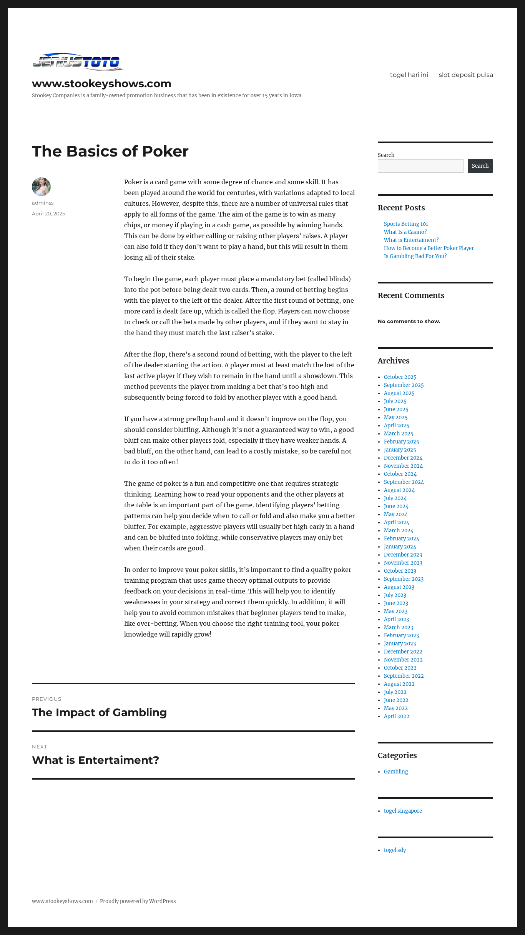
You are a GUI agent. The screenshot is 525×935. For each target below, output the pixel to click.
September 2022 (404, 676)
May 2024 (396, 514)
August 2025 (399, 393)
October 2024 (400, 474)
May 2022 (396, 708)
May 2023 (395, 611)
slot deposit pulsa (466, 74)
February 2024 (401, 538)
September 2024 (404, 482)
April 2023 (396, 619)
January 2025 (400, 450)
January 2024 (400, 546)
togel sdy (395, 850)
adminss (42, 203)
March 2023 (398, 627)
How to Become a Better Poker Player (429, 248)
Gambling (396, 771)
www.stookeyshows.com (101, 83)
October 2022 (400, 668)
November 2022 (403, 660)
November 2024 (403, 466)
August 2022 (399, 684)
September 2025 (404, 385)
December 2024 (403, 458)
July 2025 (395, 401)
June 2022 (396, 700)
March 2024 (399, 530)
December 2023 (403, 555)
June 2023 (396, 603)
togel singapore (403, 811)
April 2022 (396, 716)
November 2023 (403, 563)
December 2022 (403, 651)
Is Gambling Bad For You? (415, 256)
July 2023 (395, 595)
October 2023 (400, 571)
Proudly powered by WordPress (138, 901)
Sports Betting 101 (406, 224)
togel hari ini (409, 74)
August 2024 (399, 490)
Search (386, 155)
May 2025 (396, 417)
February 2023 (401, 635)
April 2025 (396, 425)
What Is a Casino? (405, 232)
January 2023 (400, 643)
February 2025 (401, 441)
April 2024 (396, 522)
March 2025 (399, 433)
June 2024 (396, 506)
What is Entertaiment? (411, 240)
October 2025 (400, 377)
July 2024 (395, 498)
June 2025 (396, 409)
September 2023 (404, 579)
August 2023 (399, 587)
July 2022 (395, 692)
